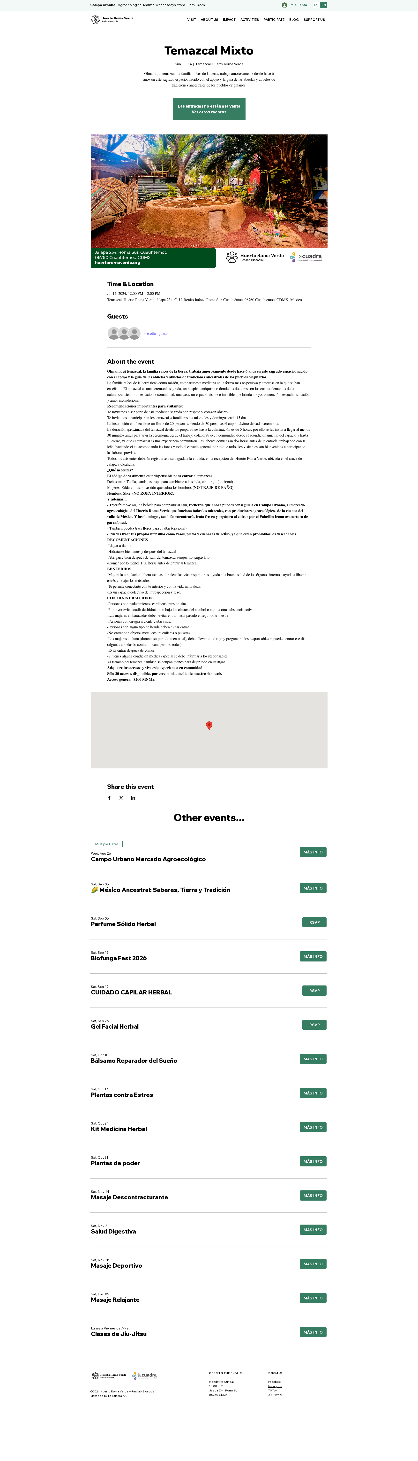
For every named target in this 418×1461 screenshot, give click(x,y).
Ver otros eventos (209, 111)
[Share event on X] (121, 798)
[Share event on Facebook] (109, 798)
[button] (191, 19)
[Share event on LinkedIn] (133, 798)
